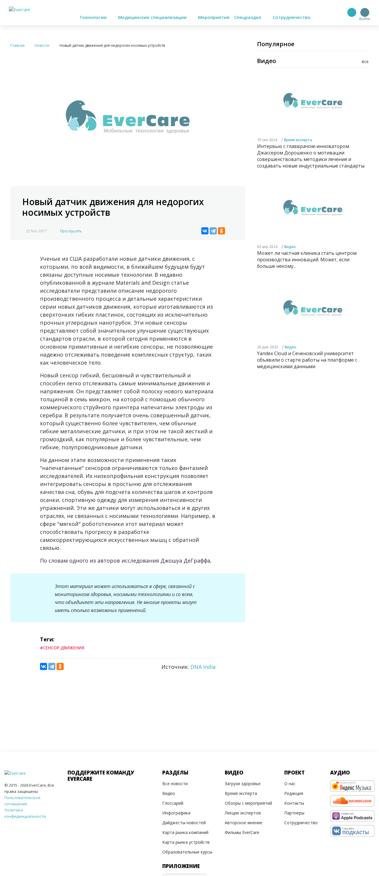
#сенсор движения (62, 647)
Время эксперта (298, 139)
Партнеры (294, 813)
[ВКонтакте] (204, 230)
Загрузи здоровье (243, 783)
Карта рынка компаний (185, 832)
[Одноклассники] (221, 230)
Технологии (93, 17)
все (365, 61)
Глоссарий (172, 803)
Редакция (293, 793)
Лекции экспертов (243, 813)
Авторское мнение (243, 822)
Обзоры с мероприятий (248, 803)
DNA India (203, 666)
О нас (290, 783)
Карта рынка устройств (186, 842)
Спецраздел (248, 17)
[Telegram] (213, 230)
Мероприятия (213, 17)
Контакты (294, 803)
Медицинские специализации (153, 17)
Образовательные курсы (187, 852)
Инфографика (176, 813)
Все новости (175, 783)
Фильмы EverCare (242, 832)
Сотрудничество (292, 17)
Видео (290, 246)
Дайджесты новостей (184, 822)
